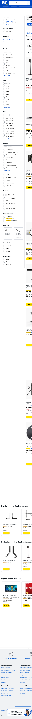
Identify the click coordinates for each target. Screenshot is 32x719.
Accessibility (4, 710)
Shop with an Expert (25, 670)
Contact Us (22, 682)
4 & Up (15, 220)
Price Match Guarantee (7, 675)
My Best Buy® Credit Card (7, 688)
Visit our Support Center (26, 667)
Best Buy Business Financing (8, 698)
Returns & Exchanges (6, 672)
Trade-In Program (5, 680)
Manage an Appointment (26, 675)
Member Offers (23, 693)
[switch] (5, 195)
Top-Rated (9, 216)
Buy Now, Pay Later (6, 695)
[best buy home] (5, 3)
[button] (11, 523)
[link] (7, 526)
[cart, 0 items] (28, 3)
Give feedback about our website (23, 706)
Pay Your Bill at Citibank (7, 690)
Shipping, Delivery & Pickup (8, 670)
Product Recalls (5, 677)
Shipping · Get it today (12, 22)
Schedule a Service (24, 672)
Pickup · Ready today (11, 20)
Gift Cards (3, 682)
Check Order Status (6, 667)
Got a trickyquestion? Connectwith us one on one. (16, 712)
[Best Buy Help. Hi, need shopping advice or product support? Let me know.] (27, 712)
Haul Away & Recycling (25, 680)
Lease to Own (4, 693)
